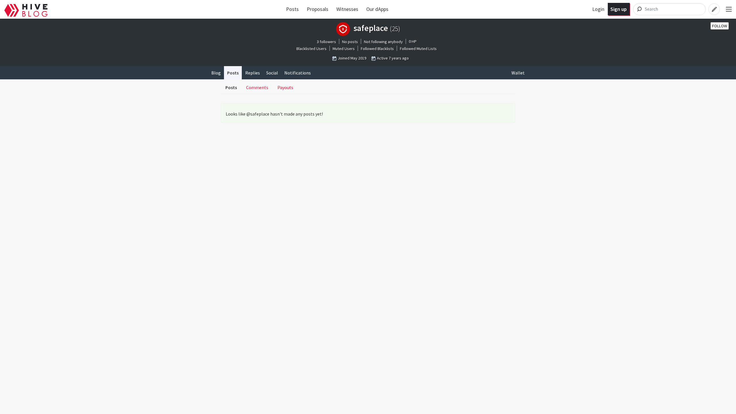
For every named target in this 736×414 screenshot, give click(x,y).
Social (272, 73)
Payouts (285, 87)
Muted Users (344, 48)
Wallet (518, 73)
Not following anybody (383, 41)
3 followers (326, 41)
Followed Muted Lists (418, 48)
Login (598, 9)
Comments (257, 87)
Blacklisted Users (311, 48)
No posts (350, 41)
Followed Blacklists (377, 48)
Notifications (297, 73)
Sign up (618, 9)
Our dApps (377, 9)
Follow (719, 25)
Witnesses (347, 9)
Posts (292, 9)
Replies (252, 73)
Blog (216, 73)
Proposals (317, 9)
